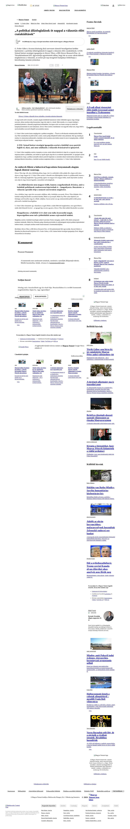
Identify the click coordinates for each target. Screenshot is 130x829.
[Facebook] (74, 338)
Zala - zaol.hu (111, 818)
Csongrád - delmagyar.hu (47, 820)
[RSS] (82, 340)
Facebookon (53, 339)
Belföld (34, 19)
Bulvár (95, 806)
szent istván (93, 612)
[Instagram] (78, 338)
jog (51, 308)
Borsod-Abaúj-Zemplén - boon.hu (49, 818)
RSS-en (56, 341)
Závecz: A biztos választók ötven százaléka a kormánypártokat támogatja (40, 116)
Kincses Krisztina (20, 65)
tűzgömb (89, 411)
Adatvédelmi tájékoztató (36, 791)
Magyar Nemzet (24, 19)
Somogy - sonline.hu (90, 818)
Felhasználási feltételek (53, 791)
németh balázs (97, 195)
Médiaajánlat (22, 791)
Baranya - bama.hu (45, 813)
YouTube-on (48, 341)
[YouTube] (78, 340)
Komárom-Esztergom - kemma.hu (93, 813)
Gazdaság (74, 806)
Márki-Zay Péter (35, 23)
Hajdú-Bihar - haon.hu (68, 818)
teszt (95, 153)
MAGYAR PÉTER (64, 10)
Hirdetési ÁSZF (89, 791)
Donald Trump (91, 558)
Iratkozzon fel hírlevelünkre (27, 339)
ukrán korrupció (91, 517)
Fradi (88, 103)
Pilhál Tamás (92, 610)
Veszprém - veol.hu (112, 815)
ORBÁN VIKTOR (49, 10)
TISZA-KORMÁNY (80, 10)
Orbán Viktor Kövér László (48, 23)
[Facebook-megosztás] (83, 65)
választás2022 (61, 23)
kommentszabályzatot (56, 263)
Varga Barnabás (91, 728)
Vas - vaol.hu (111, 813)
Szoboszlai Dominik (99, 237)
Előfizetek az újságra (90, 784)
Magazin (84, 806)
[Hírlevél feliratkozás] (82, 335)
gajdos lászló (90, 49)
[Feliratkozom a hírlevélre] (22, 5)
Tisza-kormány (98, 133)
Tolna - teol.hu (111, 810)
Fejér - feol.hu (66, 813)
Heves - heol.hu (67, 820)
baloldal (17, 23)
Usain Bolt (89, 690)
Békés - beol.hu (44, 815)
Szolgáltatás (105, 806)
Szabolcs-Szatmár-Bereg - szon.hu (93, 820)
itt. (49, 110)
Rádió (116, 806)
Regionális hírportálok (48, 806)
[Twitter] (82, 338)
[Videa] (74, 340)
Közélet (63, 806)
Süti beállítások (117, 791)
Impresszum (11, 791)
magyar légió (91, 28)
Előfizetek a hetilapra (100, 320)
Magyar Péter (91, 70)
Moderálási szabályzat (103, 791)
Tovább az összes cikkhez (77, 356)
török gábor (35, 308)
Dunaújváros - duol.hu (68, 810)
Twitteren (60, 339)
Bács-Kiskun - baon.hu (46, 810)
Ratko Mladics (90, 483)
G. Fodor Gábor (25, 23)
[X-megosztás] (79, 65)
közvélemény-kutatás (72, 23)
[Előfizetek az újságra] (104, 5)
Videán (42, 341)
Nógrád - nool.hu (89, 815)
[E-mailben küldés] (76, 65)
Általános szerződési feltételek (72, 791)
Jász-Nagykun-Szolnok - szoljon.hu (94, 810)
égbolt (69, 308)
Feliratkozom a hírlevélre (75, 109)
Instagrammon (36, 341)
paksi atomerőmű (91, 651)
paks (16, 308)
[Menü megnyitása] (122, 5)
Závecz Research (19, 26)
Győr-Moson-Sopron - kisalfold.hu (71, 815)
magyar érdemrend (92, 442)
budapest (96, 278)
